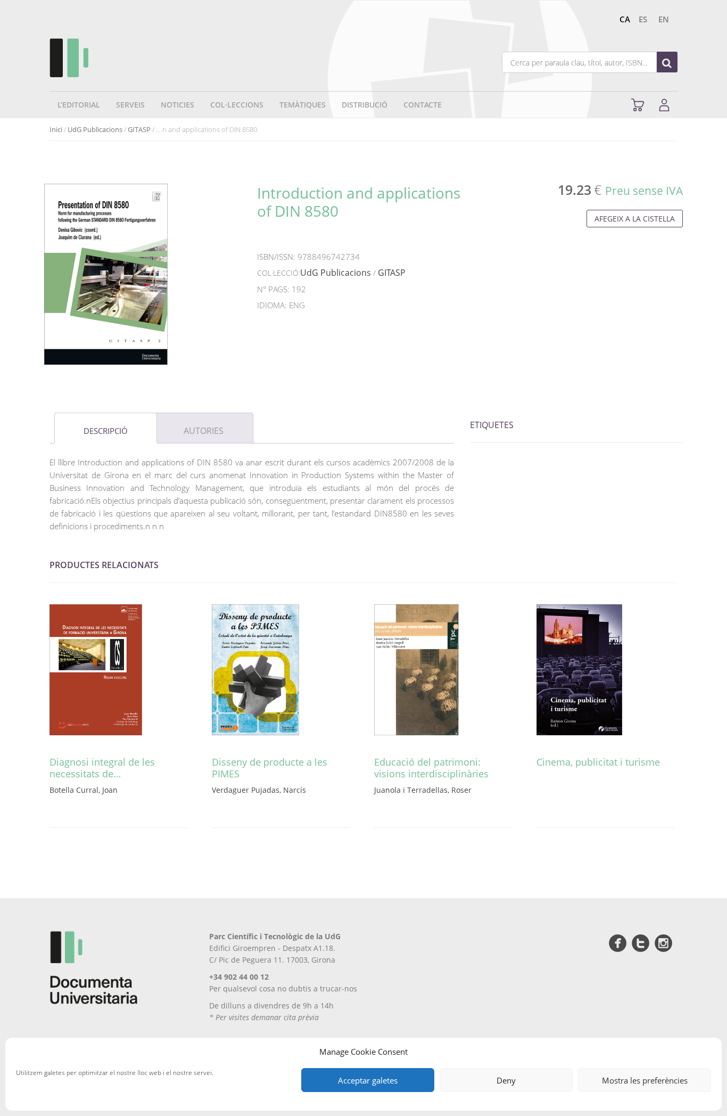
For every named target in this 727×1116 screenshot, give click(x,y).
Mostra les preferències (645, 1080)
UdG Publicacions (95, 129)
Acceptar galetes (368, 1080)
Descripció (106, 430)
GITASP (139, 129)
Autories (204, 431)
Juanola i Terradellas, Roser (423, 790)
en (663, 19)
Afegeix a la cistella (634, 219)
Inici (55, 129)
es (643, 19)
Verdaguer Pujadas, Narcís (259, 790)
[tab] (105, 428)
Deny (506, 1080)
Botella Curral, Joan (83, 790)
